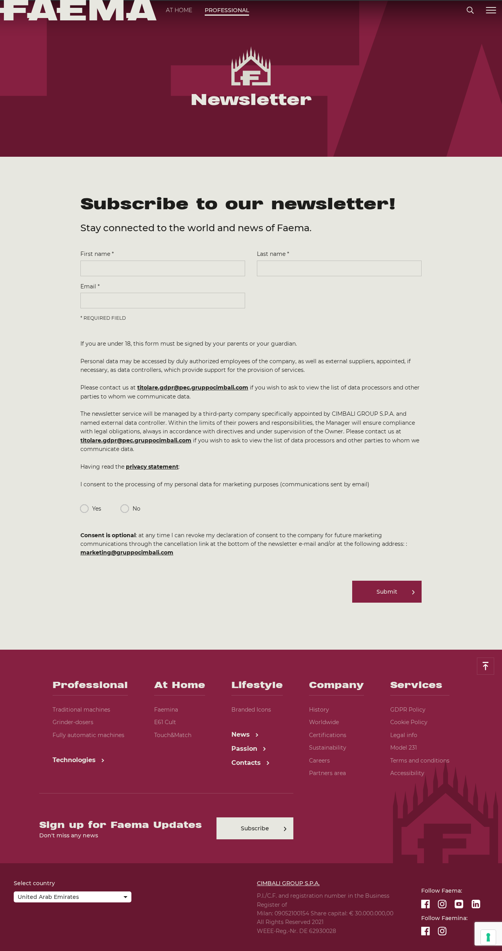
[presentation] (251, 475)
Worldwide (324, 722)
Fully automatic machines (88, 735)
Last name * (273, 253)
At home (179, 10)
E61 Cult (165, 722)
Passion (245, 748)
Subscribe (255, 828)
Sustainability (327, 747)
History (319, 709)
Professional (227, 10)
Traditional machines (81, 709)
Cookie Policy (408, 722)
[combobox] (72, 897)
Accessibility (407, 773)
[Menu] (491, 10)
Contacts (247, 762)
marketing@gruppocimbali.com (126, 552)
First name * (97, 253)
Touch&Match (172, 735)
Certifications (327, 735)
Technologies (75, 760)
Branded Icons (251, 709)
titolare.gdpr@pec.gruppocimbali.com (192, 387)
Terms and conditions (419, 760)
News (241, 734)
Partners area (327, 773)
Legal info (403, 735)
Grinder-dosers (73, 722)
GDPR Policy (408, 709)
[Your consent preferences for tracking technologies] (488, 937)
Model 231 (403, 747)
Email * (90, 286)
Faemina (166, 709)
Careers (319, 760)
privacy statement (152, 466)
